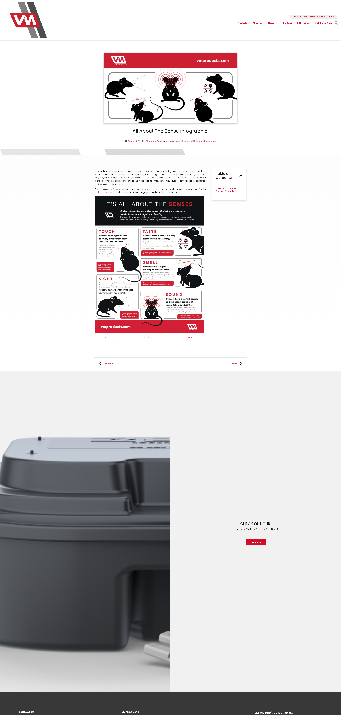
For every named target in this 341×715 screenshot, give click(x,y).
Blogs (271, 23)
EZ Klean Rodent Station (177, 141)
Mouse (212, 141)
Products (242, 23)
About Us (258, 23)
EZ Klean (148, 337)
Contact (287, 23)
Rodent (199, 141)
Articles (160, 141)
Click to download (104, 192)
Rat (206, 141)
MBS (193, 141)
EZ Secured (150, 141)
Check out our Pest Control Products (226, 190)
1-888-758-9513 (323, 23)
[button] (241, 175)
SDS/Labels (303, 23)
